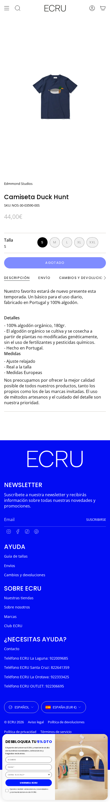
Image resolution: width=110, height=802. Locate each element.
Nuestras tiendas (19, 597)
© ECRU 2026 (14, 722)
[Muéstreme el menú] (7, 8)
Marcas (10, 616)
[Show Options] (49, 774)
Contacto (11, 648)
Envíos (9, 565)
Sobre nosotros (17, 607)
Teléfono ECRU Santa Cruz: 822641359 (36, 667)
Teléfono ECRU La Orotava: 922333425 (36, 676)
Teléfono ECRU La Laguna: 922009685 (36, 658)
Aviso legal (36, 722)
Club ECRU (13, 625)
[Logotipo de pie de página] (55, 459)
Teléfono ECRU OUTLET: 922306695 (34, 686)
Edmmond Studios (18, 183)
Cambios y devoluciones (24, 574)
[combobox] (27, 774)
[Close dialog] (104, 737)
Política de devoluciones (66, 722)
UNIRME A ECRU (29, 782)
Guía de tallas (16, 556)
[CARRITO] (102, 8)
